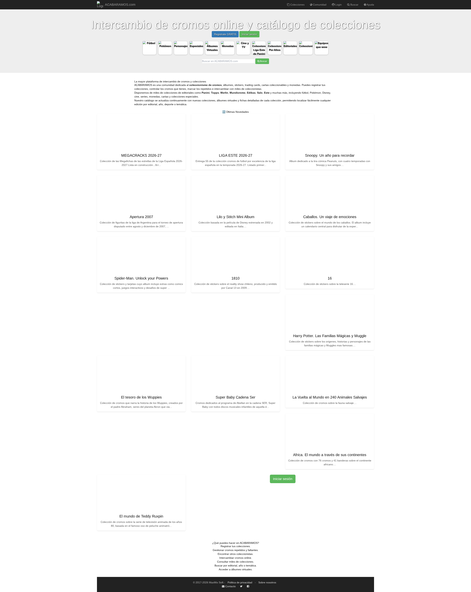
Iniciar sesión (249, 34)
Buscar (354, 4)
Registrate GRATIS (225, 34)
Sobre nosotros (267, 582)
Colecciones (297, 4)
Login (338, 4)
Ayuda (370, 4)
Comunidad (319, 4)
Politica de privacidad (240, 582)
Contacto (230, 586)
